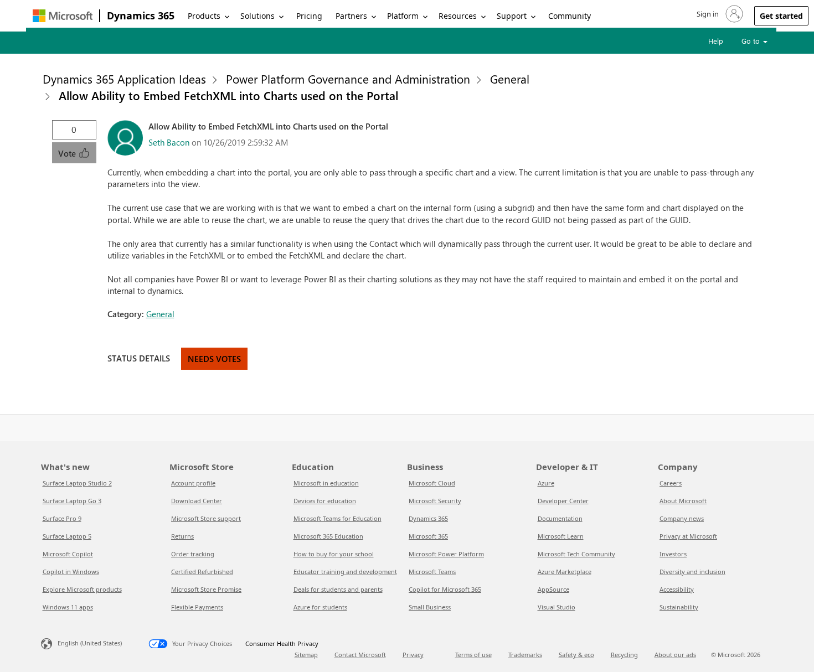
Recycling (624, 654)
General (509, 78)
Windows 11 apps (68, 607)
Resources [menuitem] (458, 16)
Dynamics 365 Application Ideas (124, 78)
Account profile (193, 483)
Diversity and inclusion (692, 571)
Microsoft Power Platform (446, 554)
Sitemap (306, 654)
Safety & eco (576, 654)
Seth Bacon (168, 142)
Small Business (430, 607)
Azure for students (320, 607)
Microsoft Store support (206, 518)
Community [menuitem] (569, 16)
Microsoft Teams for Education (337, 518)
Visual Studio (556, 607)
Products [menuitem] (204, 16)
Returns (182, 536)
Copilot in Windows (71, 571)
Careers (671, 483)
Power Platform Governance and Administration (348, 78)
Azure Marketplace (564, 571)
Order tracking (192, 554)
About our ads (675, 654)
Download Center (196, 501)
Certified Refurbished (202, 571)
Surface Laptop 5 (67, 536)
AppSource (553, 589)
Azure (546, 483)
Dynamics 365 (140, 15)
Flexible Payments (197, 607)
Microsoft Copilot (68, 554)
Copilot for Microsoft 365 (445, 589)
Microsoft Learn (561, 536)
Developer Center (563, 501)
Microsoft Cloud (432, 483)
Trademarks (525, 654)
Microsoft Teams (432, 571)
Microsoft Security (435, 501)
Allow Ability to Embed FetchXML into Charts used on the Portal (228, 95)
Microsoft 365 (428, 536)
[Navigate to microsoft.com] (62, 15)
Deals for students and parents (338, 589)
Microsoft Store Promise (206, 589)
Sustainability (679, 607)
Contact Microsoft (360, 654)
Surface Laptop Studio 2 (77, 483)
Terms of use (473, 654)
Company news (682, 518)
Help (715, 40)
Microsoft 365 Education (328, 536)
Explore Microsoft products (82, 589)
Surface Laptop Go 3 (72, 501)
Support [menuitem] (512, 16)
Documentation (560, 518)
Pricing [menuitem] (309, 16)
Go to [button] (751, 40)
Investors (673, 554)
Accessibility (677, 589)
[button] (719, 14)
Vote (68, 153)
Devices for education (324, 501)
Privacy (413, 654)
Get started (781, 16)
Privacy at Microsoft (688, 536)
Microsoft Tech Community (576, 554)
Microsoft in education (326, 483)
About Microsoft (683, 501)
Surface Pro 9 (62, 518)
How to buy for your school (333, 554)
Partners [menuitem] (351, 16)
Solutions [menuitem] (257, 16)
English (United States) (90, 643)
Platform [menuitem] (403, 16)
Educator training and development (345, 571)
